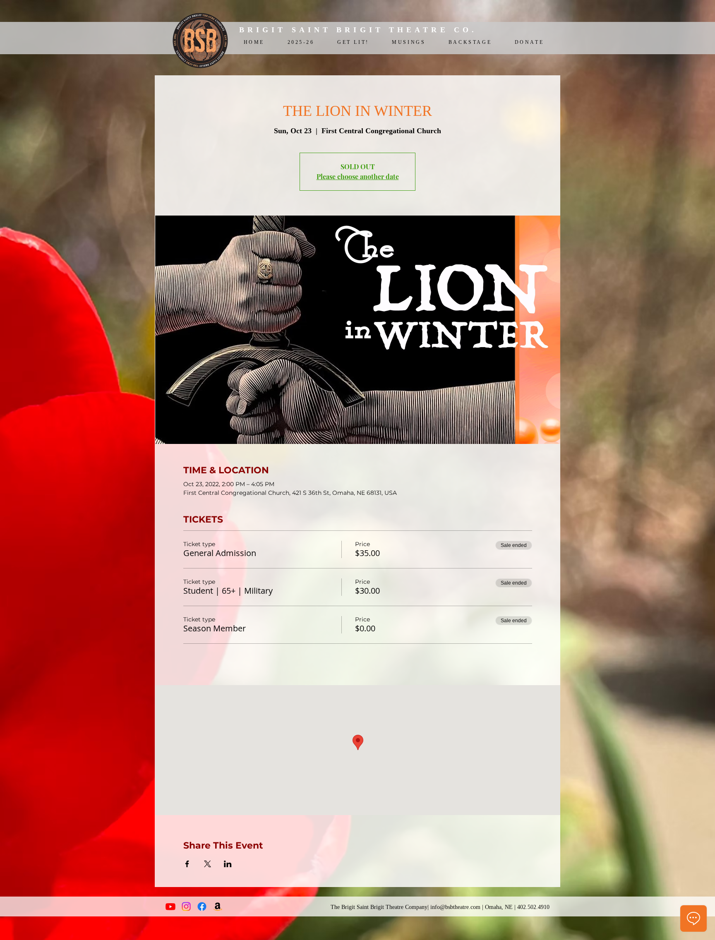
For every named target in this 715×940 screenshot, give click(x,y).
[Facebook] (202, 906)
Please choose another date (358, 176)
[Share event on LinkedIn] (228, 864)
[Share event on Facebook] (187, 864)
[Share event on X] (207, 864)
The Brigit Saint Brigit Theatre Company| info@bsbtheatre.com (405, 907)
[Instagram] (186, 906)
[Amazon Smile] (217, 906)
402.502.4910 (533, 907)
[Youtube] (170, 906)
